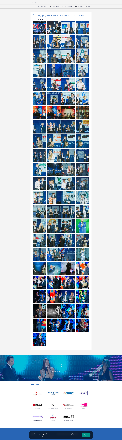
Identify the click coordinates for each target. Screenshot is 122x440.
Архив (90, 6)
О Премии (43, 6)
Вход (35, 2)
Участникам (55, 6)
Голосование (68, 6)
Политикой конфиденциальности (46, 434)
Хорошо (86, 435)
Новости (80, 6)
